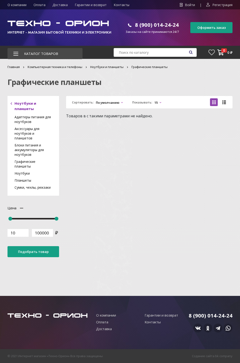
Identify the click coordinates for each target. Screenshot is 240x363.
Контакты (121, 5)
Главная (14, 67)
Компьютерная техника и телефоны (55, 67)
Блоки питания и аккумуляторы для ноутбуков (29, 150)
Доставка (60, 5)
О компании (17, 5)
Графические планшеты (25, 163)
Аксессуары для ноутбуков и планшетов (27, 133)
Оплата (39, 5)
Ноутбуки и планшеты (107, 67)
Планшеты (23, 180)
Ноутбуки (22, 173)
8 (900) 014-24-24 (157, 24)
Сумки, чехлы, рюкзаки (33, 187)
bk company (223, 356)
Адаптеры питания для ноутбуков (33, 119)
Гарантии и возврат (91, 5)
